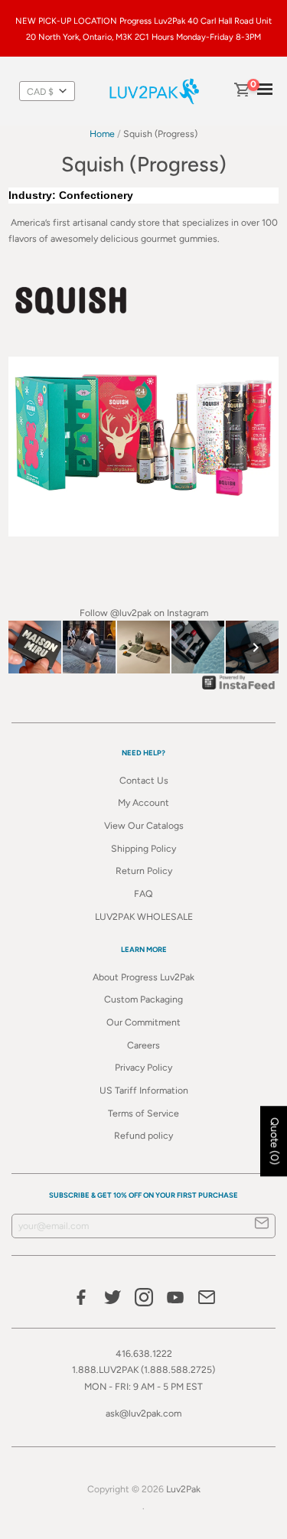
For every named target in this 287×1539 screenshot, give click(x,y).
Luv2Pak (183, 1489)
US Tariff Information (143, 1090)
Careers (143, 1045)
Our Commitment (143, 1022)
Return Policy (144, 870)
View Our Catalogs (144, 825)
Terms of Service (143, 1113)
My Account (143, 802)
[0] (241, 91)
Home (102, 133)
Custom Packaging (143, 999)
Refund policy (143, 1135)
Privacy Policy (143, 1067)
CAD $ (40, 91)
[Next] (255, 647)
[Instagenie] (239, 689)
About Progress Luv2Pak (143, 977)
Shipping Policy (143, 848)
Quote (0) (274, 1141)
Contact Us (143, 780)
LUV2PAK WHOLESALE (144, 916)
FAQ (143, 893)
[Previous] (31, 647)
